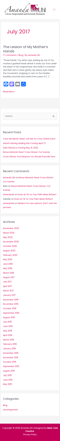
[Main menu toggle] (54, 9)
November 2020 (11, 241)
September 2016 (11, 313)
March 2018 (8, 273)
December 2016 (10, 299)
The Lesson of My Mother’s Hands (25, 48)
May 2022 (8, 237)
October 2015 (9, 362)
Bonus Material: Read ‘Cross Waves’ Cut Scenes (26, 152)
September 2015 (11, 366)
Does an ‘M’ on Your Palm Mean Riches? (37, 194)
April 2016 (7, 335)
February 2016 (10, 344)
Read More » (9, 91)
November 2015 (10, 357)
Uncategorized (10, 409)
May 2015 (7, 384)
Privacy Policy (30, 434)
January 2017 (9, 295)
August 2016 (9, 317)
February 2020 (10, 255)
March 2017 (8, 290)
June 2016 (8, 326)
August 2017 (9, 277)
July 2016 (7, 321)
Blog (21, 55)
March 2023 (8, 232)
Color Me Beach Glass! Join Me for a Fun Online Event (29, 138)
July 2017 (7, 281)
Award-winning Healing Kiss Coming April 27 (24, 143)
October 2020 (10, 246)
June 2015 (8, 379)
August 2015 (9, 371)
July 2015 (7, 375)
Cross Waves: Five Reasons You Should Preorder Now (29, 156)
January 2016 (9, 348)
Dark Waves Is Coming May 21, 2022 (20, 147)
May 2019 (7, 259)
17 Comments (9, 55)
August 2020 (9, 250)
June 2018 (8, 264)
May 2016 (7, 330)
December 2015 (10, 353)
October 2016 (9, 308)
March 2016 (8, 339)
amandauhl (8, 194)
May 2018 (7, 268)
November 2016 (10, 304)
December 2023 (11, 228)
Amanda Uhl (9, 177)
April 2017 (7, 286)
